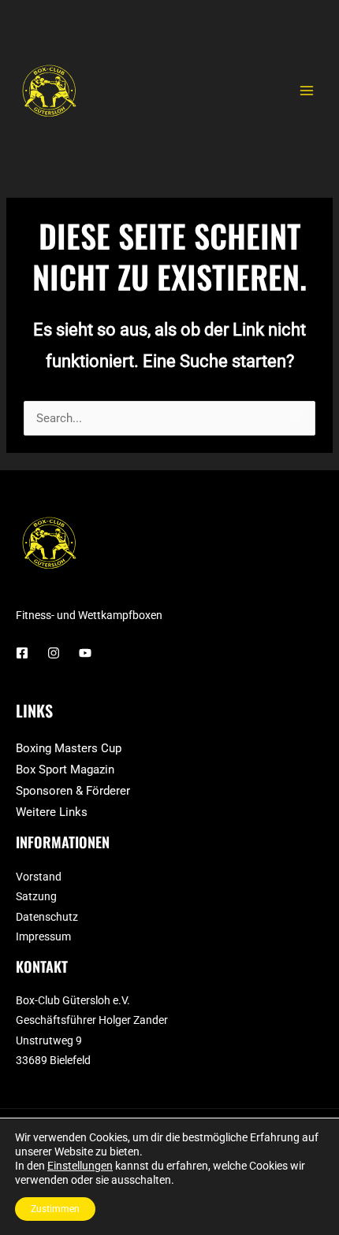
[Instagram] (53, 653)
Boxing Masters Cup (68, 748)
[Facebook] (22, 653)
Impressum (43, 936)
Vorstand (38, 876)
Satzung (36, 896)
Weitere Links (52, 812)
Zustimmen (55, 1209)
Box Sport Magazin (65, 769)
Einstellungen (80, 1165)
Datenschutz (47, 916)
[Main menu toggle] (306, 90)
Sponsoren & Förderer (73, 791)
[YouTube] (85, 653)
